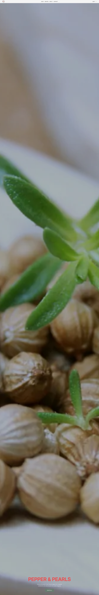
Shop (42, 1)
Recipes (46, 1)
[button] (3, 2)
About (51, 1)
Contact (56, 1)
